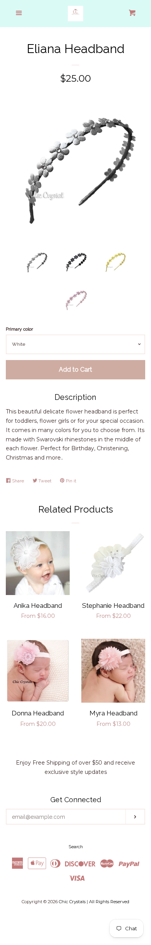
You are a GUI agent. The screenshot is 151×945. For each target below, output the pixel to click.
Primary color (19, 329)
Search (76, 846)
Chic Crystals (72, 901)
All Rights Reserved (109, 901)
